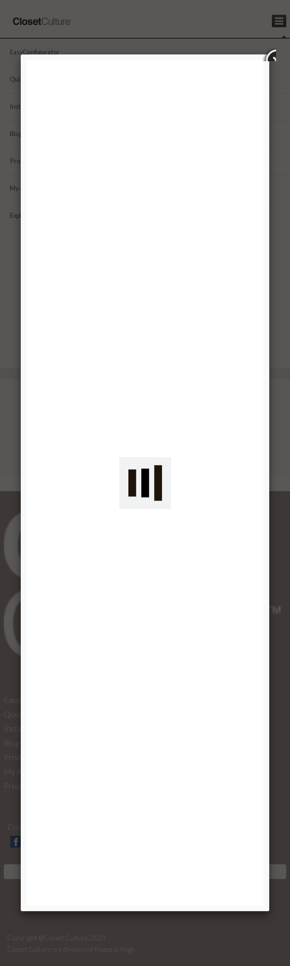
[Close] (269, 54)
